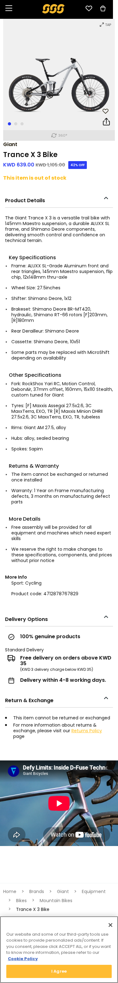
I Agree (59, 971)
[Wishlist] (89, 8)
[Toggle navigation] (9, 9)
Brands (36, 891)
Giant (10, 144)
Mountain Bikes (56, 900)
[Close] (110, 925)
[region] (59, 949)
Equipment (94, 891)
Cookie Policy (23, 959)
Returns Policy (86, 731)
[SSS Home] (53, 8)
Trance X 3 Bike (32, 909)
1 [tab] (9, 124)
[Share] (106, 123)
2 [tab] (16, 124)
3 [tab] (22, 124)
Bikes (21, 900)
